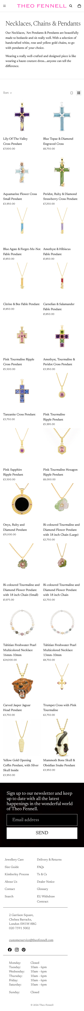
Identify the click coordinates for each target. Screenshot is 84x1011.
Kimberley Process (17, 874)
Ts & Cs (42, 874)
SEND (42, 833)
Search (9, 896)
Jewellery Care (14, 859)
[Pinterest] (23, 949)
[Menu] (4, 5)
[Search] (70, 6)
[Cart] (79, 6)
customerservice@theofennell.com (31, 940)
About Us (11, 881)
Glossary (42, 889)
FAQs (40, 867)
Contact (10, 889)
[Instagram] (16, 949)
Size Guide (12, 867)
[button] (7, 93)
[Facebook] (9, 949)
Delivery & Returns (49, 859)
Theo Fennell (46, 1005)
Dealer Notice (46, 881)
